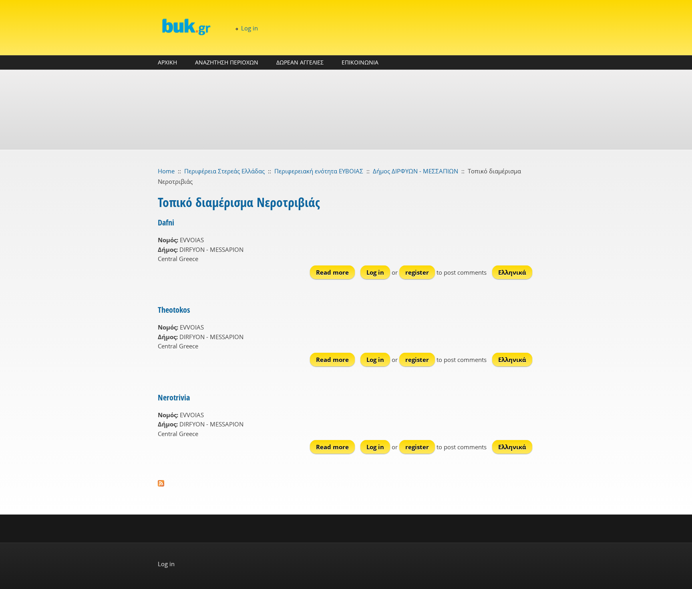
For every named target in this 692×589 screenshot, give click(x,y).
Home (166, 171)
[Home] (186, 26)
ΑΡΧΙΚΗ (167, 62)
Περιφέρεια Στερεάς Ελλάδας (224, 171)
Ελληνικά (512, 272)
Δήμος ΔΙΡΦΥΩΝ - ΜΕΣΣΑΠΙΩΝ (415, 171)
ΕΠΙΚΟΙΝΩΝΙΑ (360, 62)
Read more (335, 272)
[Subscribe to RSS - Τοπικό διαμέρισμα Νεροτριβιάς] (346, 483)
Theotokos (174, 309)
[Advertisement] (346, 110)
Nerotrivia (174, 397)
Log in (249, 28)
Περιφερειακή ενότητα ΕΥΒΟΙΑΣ (318, 171)
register (417, 272)
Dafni (166, 222)
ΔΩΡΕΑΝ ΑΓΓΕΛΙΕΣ (300, 62)
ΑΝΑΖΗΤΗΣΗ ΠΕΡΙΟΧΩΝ (226, 62)
